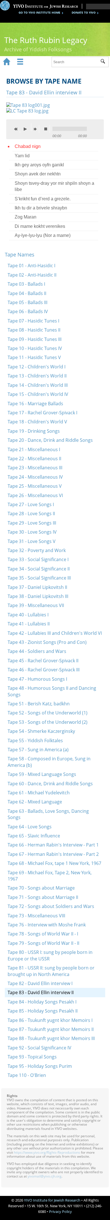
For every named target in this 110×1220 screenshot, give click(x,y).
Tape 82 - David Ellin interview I (40, 983)
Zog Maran (25, 217)
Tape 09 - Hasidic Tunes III (34, 339)
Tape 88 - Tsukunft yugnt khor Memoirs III (51, 1038)
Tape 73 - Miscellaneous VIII (36, 916)
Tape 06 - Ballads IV (28, 311)
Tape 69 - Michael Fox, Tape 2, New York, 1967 (50, 875)
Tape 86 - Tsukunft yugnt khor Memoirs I (50, 1020)
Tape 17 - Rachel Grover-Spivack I (42, 413)
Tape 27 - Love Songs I (31, 504)
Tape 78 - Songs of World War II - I (43, 934)
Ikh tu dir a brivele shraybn (41, 207)
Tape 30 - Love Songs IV (32, 532)
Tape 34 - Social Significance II (39, 569)
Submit (104, 62)
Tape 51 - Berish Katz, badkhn (39, 704)
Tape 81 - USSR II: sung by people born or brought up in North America (51, 971)
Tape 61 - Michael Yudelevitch (39, 793)
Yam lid (22, 155)
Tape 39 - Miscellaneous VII (36, 605)
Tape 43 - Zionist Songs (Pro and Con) (47, 642)
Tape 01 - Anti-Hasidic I (31, 265)
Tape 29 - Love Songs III (32, 523)
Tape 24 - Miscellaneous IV (35, 477)
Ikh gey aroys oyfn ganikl (39, 164)
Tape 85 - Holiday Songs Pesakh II (43, 1011)
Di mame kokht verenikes (40, 226)
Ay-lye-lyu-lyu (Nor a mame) (43, 235)
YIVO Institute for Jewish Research (52, 1200)
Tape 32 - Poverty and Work (37, 550)
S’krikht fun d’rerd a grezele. (43, 198)
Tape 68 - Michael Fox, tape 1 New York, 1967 (54, 863)
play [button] (27, 127)
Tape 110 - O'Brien (27, 1075)
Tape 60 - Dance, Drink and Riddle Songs (50, 783)
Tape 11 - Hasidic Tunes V (34, 357)
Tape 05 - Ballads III (27, 302)
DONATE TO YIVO (84, 12)
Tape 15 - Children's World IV (38, 394)
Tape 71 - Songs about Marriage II (43, 897)
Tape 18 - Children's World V (37, 422)
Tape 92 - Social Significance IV (39, 1048)
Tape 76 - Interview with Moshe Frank (47, 925)
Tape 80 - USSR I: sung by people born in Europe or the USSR (50, 955)
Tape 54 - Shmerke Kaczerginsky (41, 731)
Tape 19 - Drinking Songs (34, 431)
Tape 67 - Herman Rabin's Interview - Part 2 (53, 854)
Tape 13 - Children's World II (37, 376)
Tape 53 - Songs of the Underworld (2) (47, 722)
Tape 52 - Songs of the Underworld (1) (47, 713)
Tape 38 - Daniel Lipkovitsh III (38, 596)
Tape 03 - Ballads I (26, 284)
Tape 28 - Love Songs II (31, 513)
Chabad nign (28, 146)
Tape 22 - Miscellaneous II (34, 458)
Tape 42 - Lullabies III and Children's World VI (55, 633)
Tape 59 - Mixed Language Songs (42, 774)
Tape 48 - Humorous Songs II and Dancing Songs (52, 691)
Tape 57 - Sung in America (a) (38, 749)
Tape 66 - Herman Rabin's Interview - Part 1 (53, 845)
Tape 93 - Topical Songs (32, 1057)
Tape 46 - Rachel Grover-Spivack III (44, 670)
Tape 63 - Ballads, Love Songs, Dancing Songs (48, 814)
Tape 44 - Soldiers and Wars (37, 651)
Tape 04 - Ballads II (27, 293)
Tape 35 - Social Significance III (39, 578)
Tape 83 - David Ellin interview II (41, 992)
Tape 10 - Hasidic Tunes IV (35, 348)
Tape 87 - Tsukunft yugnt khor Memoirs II (51, 1029)
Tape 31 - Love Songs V (32, 541)
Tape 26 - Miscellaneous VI (35, 495)
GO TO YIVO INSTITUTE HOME (39, 12)
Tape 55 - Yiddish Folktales (35, 740)
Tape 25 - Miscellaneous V (35, 486)
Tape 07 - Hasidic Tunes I (33, 321)
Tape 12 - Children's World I (36, 367)
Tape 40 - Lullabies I (28, 615)
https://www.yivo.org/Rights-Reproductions (47, 1152)
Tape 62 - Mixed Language (35, 802)
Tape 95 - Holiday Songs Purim (40, 1066)
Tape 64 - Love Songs (30, 827)
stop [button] (47, 129)
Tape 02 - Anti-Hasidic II (32, 275)
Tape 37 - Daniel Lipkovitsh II (37, 587)
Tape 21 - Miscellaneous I (34, 449)
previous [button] (17, 129)
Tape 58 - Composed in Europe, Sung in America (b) (49, 762)
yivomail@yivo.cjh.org (44, 1176)
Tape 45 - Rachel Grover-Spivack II (43, 660)
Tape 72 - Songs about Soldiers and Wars (51, 906)
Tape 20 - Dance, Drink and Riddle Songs (50, 440)
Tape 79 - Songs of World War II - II (43, 943)
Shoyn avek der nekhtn (38, 173)
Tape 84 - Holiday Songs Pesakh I (42, 1002)
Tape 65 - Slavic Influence (34, 836)
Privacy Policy (60, 1211)
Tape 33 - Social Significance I (38, 559)
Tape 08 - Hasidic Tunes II (34, 330)
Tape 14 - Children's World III (38, 385)
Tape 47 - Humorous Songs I (37, 679)
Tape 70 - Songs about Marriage (41, 888)
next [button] (36, 129)
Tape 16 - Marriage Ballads (35, 403)
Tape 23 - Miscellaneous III (35, 467)
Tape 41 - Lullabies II (29, 624)
